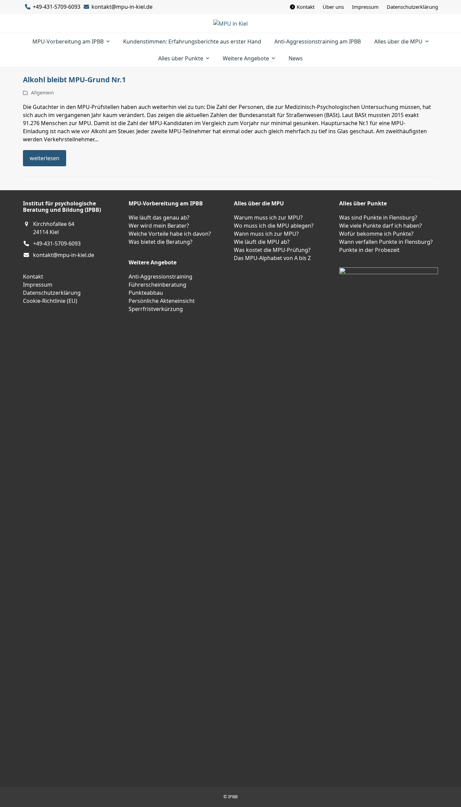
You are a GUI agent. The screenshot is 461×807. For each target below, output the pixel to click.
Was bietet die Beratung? (160, 242)
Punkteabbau (146, 292)
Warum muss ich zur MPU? (268, 217)
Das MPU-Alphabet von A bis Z (272, 258)
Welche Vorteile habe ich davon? (170, 233)
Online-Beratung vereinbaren (37, 670)
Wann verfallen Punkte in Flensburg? (386, 242)
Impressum (37, 284)
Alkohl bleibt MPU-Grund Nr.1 (74, 79)
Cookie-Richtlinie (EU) (50, 301)
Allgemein (42, 92)
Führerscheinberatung (157, 284)
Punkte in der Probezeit (369, 250)
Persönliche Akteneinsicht (162, 301)
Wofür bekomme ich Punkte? (376, 233)
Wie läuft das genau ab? (159, 217)
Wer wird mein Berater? (159, 225)
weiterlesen (44, 158)
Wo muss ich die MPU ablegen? (274, 225)
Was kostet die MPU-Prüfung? (272, 250)
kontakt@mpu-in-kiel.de (122, 6)
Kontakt (33, 276)
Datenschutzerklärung (52, 292)
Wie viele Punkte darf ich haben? (380, 225)
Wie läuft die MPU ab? (262, 242)
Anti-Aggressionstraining (160, 276)
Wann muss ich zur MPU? (266, 233)
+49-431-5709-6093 (57, 243)
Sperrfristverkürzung (156, 309)
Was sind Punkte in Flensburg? (378, 217)
